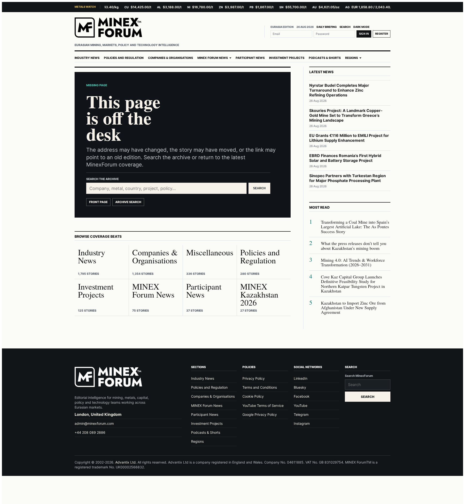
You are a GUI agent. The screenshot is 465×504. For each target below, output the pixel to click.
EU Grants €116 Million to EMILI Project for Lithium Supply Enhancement (349, 138)
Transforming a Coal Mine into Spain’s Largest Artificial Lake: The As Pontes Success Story (355, 227)
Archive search (128, 202)
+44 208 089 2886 (90, 432)
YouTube (300, 405)
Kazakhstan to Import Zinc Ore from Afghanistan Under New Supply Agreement (353, 308)
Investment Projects (286, 58)
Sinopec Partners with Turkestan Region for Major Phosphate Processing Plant (347, 178)
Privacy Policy (253, 378)
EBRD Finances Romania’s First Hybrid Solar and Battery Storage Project (345, 158)
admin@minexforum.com (94, 423)
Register (381, 33)
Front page (98, 202)
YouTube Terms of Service (263, 405)
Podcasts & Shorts (325, 58)
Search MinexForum (359, 376)
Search (345, 26)
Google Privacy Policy (259, 414)
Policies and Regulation (124, 58)
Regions (351, 58)
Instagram (302, 423)
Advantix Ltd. (126, 462)
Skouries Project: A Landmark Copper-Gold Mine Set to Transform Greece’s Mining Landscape (346, 115)
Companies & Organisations (170, 58)
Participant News (250, 58)
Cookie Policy (253, 396)
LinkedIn (300, 378)
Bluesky (300, 387)
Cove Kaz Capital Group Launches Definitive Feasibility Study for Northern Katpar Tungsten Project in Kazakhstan (353, 284)
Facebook (302, 396)
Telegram (301, 414)
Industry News (87, 58)
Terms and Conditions (259, 387)
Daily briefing (327, 26)
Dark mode (361, 26)
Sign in (364, 33)
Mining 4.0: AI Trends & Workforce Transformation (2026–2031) (353, 262)
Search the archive (102, 179)
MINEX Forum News (212, 58)
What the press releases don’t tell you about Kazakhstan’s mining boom (353, 246)
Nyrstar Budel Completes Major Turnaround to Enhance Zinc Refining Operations (339, 90)
